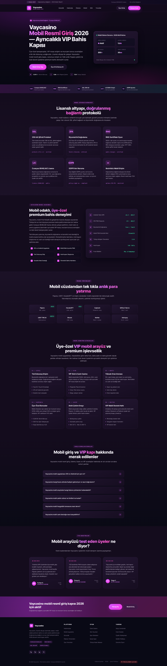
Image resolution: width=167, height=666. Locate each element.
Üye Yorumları (68, 642)
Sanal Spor (93, 639)
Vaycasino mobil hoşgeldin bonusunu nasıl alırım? (62, 506)
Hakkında (70, 8)
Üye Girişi (121, 8)
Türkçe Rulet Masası (96, 642)
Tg (31, 652)
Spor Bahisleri (94, 635)
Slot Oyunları (94, 632)
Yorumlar (98, 8)
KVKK (106, 661)
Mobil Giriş (130, 607)
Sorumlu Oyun (120, 642)
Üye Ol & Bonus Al (57, 67)
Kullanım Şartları (99, 661)
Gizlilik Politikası (120, 639)
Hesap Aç (115, 607)
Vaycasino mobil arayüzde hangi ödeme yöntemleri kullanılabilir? (68, 490)
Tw (35, 652)
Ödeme (78, 8)
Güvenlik (61, 8)
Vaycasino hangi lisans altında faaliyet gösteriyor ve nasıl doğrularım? (70, 482)
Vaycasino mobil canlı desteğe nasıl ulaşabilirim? (62, 514)
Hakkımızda (67, 628)
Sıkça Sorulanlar (121, 628)
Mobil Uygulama (69, 632)
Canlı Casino (93, 628)
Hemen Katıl (134, 8)
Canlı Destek (119, 632)
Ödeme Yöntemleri (69, 639)
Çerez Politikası (114, 661)
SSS (91, 8)
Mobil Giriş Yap (37, 67)
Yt (43, 652)
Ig (39, 652)
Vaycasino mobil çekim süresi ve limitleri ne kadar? (63, 498)
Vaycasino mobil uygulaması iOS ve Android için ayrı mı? (65, 474)
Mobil (85, 8)
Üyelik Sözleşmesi (121, 635)
